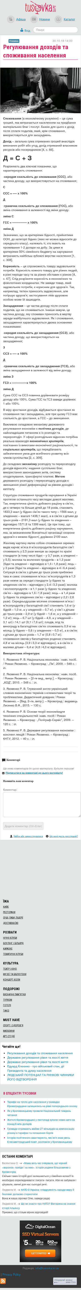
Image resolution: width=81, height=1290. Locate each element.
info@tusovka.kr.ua (47, 1268)
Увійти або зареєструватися (28, 836)
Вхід (27, 30)
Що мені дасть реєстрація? (63, 836)
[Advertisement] (40, 869)
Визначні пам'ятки (14, 994)
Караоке (7, 948)
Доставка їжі (10, 923)
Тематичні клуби (13, 954)
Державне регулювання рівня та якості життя (37, 1057)
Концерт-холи (11, 979)
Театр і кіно (10, 968)
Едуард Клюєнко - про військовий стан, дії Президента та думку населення (35, 1068)
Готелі (7, 1005)
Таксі (6, 1010)
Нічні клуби (10, 937)
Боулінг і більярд (13, 943)
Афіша (21, 19)
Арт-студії (9, 1036)
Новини (44, 19)
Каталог (69, 19)
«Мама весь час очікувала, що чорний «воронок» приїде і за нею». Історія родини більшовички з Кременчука (36, 1167)
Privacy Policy (11, 1274)
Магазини (9, 1030)
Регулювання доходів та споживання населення (40, 1053)
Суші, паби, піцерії (13, 917)
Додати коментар (23, 826)
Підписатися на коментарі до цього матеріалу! (34, 773)
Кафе (6, 906)
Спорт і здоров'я (13, 1025)
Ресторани (9, 912)
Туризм (7, 999)
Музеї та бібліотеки (14, 974)
